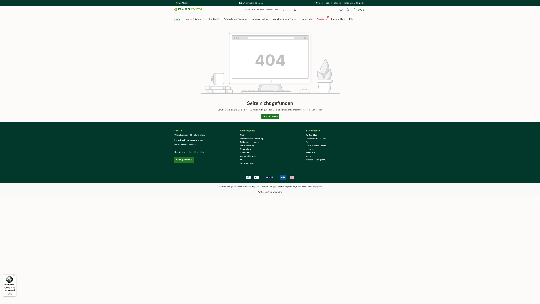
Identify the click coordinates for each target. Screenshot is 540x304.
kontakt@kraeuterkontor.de (188, 140)
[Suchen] (295, 10)
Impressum (310, 153)
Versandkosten (262, 187)
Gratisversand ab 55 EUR (253, 3)
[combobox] (267, 10)
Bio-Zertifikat (311, 135)
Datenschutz (245, 149)
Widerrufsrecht (246, 153)
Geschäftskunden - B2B (316, 139)
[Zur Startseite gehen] (188, 9)
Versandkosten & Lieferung (251, 139)
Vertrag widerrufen (184, 160)
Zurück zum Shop (270, 117)
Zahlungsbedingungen (249, 142)
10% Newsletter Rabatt (316, 146)
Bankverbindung (247, 146)
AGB (242, 160)
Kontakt (309, 156)
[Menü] (14, 276)
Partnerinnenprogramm (316, 160)
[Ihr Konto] (347, 10)
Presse (308, 142)
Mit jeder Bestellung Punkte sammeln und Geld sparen (340, 3)
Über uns (309, 149)
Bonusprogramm (247, 163)
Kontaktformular (196, 152)
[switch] (9, 293)
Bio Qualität (184, 3)
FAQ (242, 135)
